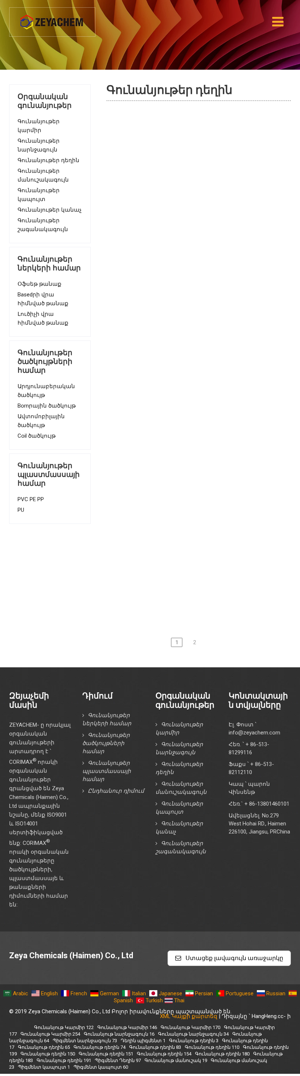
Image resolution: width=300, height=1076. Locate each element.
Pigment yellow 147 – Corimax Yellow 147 (187, 117)
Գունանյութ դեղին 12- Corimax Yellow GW (196, 200)
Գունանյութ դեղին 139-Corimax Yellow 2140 (200, 535)
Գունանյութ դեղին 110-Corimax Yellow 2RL (198, 430)
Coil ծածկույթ (37, 436)
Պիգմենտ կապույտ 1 (44, 1067)
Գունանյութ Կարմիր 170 (190, 1027)
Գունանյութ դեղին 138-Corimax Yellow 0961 (200, 493)
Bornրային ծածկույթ (47, 405)
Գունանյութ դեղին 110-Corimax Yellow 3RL (198, 451)
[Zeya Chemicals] (52, 18)
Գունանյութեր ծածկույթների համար (106, 743)
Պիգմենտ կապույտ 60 (101, 1067)
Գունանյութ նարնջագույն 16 (119, 1034)
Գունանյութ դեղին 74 (99, 1047)
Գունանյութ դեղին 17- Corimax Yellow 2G (195, 263)
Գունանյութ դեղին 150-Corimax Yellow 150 (198, 556)
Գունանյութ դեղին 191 (64, 1060)
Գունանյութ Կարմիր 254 (50, 1034)
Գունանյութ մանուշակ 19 (176, 1060)
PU (21, 510)
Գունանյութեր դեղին (48, 160)
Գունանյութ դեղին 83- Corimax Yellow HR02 (200, 368)
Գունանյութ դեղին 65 (44, 1047)
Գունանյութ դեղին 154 (164, 1054)
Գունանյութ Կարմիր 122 (64, 1027)
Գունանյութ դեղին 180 (222, 1054)
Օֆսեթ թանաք (39, 284)
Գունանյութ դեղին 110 (212, 1047)
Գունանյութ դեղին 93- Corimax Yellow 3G (195, 409)
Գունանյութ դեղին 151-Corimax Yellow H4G (199, 577)
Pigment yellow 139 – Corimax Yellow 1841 (189, 514)
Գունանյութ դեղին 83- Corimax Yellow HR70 (200, 388)
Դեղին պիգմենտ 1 (161, 158)
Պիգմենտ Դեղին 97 (163, 138)
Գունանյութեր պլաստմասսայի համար (106, 771)
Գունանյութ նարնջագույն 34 (193, 1034)
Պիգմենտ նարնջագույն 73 (85, 1040)
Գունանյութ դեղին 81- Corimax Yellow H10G (200, 347)
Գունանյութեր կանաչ (50, 210)
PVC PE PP (31, 499)
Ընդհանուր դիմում (116, 791)
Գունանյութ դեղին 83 (155, 1047)
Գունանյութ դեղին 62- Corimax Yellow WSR (198, 284)
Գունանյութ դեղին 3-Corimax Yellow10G (193, 179)
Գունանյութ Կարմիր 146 (127, 1027)
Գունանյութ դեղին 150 (47, 1054)
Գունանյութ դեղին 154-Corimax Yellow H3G (199, 598)
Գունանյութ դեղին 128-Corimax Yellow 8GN (199, 472)
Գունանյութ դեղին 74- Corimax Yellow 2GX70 (201, 326)
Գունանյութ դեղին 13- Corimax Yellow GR (196, 221)
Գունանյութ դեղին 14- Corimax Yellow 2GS (197, 242)
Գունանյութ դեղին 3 (193, 1040)
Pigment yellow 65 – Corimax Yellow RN (184, 305)
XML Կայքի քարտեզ (188, 1016)
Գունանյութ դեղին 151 (106, 1054)
